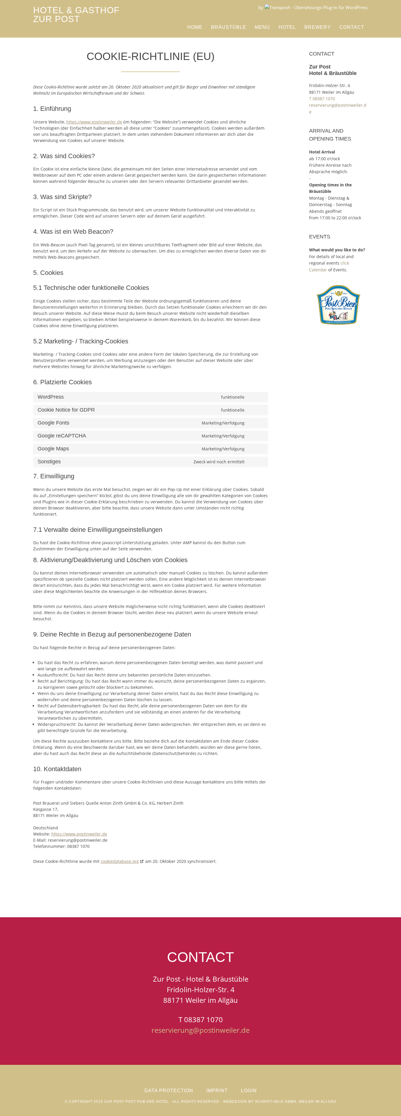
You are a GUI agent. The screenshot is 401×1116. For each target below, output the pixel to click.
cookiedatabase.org (120, 861)
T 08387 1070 (322, 98)
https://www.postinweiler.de (94, 122)
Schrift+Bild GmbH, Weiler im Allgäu (295, 1102)
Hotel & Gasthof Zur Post (76, 14)
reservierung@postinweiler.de (200, 1030)
